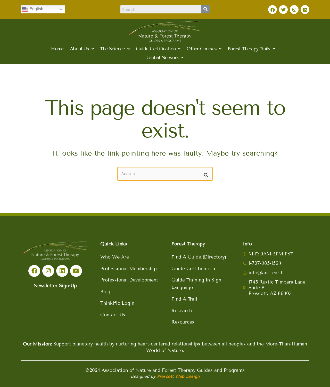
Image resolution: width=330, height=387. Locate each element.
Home (57, 49)
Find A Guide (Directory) (198, 257)
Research (181, 310)
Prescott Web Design (178, 376)
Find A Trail (184, 299)
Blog (105, 291)
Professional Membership (128, 268)
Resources (182, 322)
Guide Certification (193, 268)
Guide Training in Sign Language (196, 283)
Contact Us (112, 315)
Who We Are (114, 257)
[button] (82, 48)
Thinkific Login (117, 303)
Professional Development (129, 280)
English (35, 9)
